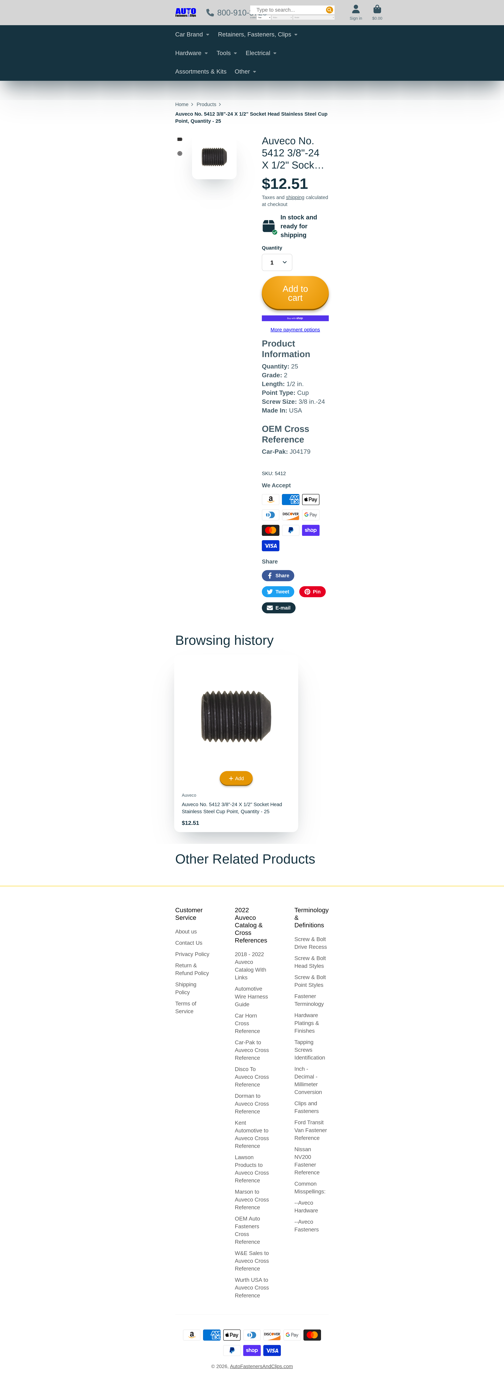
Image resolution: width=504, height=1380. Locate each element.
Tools (224, 53)
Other (242, 71)
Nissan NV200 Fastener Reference (307, 1161)
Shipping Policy (185, 988)
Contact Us (188, 943)
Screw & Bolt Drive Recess (310, 943)
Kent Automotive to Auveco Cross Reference (252, 1134)
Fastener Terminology (309, 1000)
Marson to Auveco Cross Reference (252, 1199)
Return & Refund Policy (192, 969)
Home (181, 104)
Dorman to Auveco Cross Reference (252, 1103)
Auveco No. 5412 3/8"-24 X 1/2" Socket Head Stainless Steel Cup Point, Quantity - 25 (236, 743)
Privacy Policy (192, 954)
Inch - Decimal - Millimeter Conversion (308, 1080)
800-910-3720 (242, 12)
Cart (377, 12)
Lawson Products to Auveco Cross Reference (252, 1169)
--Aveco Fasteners (306, 1226)
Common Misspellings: (310, 1188)
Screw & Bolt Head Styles (310, 962)
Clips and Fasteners (306, 1107)
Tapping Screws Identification (309, 1050)
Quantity (272, 248)
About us (186, 931)
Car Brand (189, 34)
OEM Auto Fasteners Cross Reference (247, 1230)
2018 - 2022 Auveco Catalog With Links (250, 966)
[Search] (329, 10)
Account (356, 12)
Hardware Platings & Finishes (306, 1023)
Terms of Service (185, 1007)
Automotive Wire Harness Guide (251, 996)
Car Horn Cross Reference (247, 1023)
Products (206, 104)
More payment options (295, 329)
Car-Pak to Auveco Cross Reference (252, 1050)
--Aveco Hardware (306, 1207)
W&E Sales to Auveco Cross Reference (252, 1261)
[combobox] (292, 10)
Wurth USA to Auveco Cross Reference (252, 1287)
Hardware (188, 53)
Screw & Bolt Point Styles (310, 981)
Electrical (258, 53)
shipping (295, 197)
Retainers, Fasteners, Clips (254, 34)
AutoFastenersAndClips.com (261, 1366)
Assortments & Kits (201, 71)
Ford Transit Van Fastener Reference (310, 1130)
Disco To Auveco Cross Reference (252, 1077)
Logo (185, 12)
